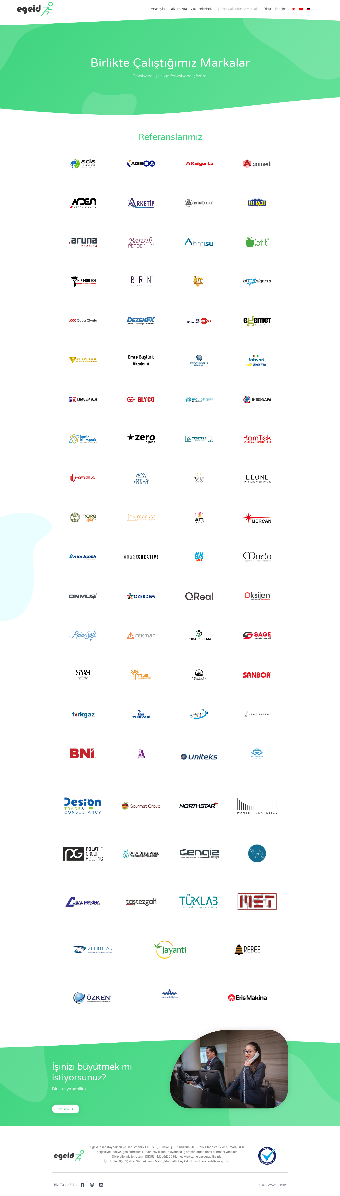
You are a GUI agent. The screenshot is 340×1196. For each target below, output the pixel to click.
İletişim (280, 9)
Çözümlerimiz (202, 9)
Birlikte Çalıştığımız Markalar (238, 9)
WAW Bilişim (277, 1185)
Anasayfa (158, 9)
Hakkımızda (178, 9)
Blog (267, 9)
